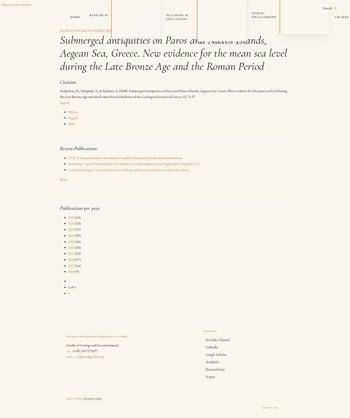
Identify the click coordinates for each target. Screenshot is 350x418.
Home (75, 16)
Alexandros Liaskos (92, 398)
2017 (71, 265)
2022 (71, 235)
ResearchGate (215, 369)
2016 (71, 271)
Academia (212, 362)
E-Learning (210, 29)
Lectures (208, 8)
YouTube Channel (218, 339)
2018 (71, 259)
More (63, 179)
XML (71, 124)
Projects (122, 4)
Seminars (208, 15)
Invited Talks (295, 8)
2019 (71, 253)
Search (328, 8)
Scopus (210, 376)
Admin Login (269, 407)
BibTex (73, 112)
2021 (71, 241)
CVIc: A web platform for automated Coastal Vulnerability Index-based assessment (125, 158)
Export (64, 102)
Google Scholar (216, 354)
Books (120, 18)
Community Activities (301, 29)
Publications (126, 11)
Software (123, 32)
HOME (65, 30)
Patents (122, 25)
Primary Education (299, 22)
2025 (71, 217)
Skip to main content (16, 4)
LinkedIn (212, 347)
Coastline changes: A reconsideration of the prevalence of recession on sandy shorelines (128, 170)
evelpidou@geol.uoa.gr (89, 356)
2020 (71, 247)
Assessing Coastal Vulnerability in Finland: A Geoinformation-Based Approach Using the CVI (134, 163)
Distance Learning (216, 36)
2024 (71, 223)
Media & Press (295, 15)
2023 (71, 229)
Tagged (73, 118)
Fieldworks (210, 22)
